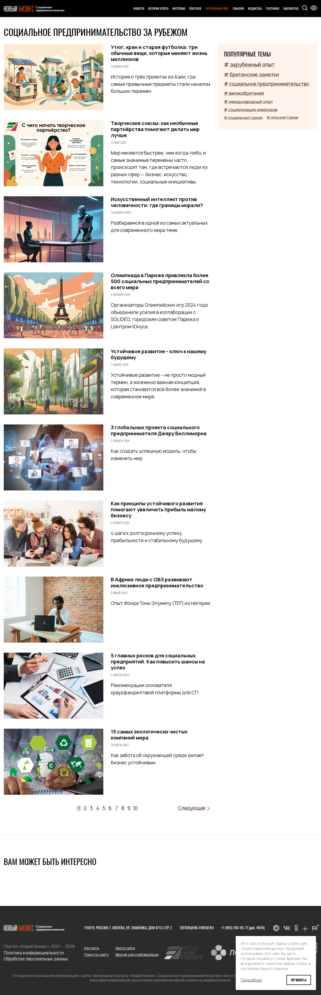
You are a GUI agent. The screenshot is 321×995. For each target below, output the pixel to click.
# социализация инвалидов (250, 109)
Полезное (195, 8)
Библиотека (291, 8)
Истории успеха (158, 8)
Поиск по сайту (96, 954)
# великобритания (244, 93)
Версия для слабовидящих (137, 954)
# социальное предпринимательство (266, 84)
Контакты (91, 948)
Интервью (179, 8)
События (238, 8)
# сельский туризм (282, 117)
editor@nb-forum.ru (197, 927)
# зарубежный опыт (249, 64)
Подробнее (251, 979)
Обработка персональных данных (36, 958)
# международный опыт (248, 101)
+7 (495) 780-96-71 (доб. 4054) (243, 927)
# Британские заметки (251, 74)
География (272, 8)
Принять (298, 979)
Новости (138, 8)
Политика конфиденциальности (34, 952)
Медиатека (255, 8)
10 (135, 808)
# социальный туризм (243, 117)
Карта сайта (125, 948)
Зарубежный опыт (217, 8)
